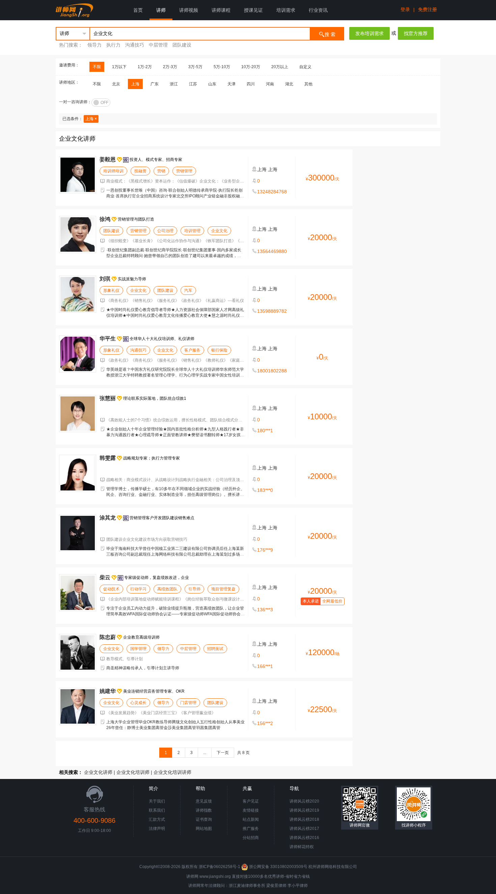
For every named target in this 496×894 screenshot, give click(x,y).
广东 (154, 84)
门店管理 (188, 702)
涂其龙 (108, 518)
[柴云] (77, 592)
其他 (308, 84)
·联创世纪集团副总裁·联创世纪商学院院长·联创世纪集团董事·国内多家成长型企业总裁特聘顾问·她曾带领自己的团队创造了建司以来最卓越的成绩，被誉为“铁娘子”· (173, 256)
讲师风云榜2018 (304, 819)
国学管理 (138, 648)
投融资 (140, 171)
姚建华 (108, 691)
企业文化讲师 (98, 772)
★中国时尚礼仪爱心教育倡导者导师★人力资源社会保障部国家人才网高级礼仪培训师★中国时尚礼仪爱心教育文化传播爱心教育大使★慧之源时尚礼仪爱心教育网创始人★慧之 (175, 315)
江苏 (193, 84)
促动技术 (111, 589)
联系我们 (157, 810)
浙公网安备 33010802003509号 (278, 866)
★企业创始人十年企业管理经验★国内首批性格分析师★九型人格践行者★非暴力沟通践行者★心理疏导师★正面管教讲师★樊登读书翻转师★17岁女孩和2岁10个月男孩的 (175, 435)
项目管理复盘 (223, 589)
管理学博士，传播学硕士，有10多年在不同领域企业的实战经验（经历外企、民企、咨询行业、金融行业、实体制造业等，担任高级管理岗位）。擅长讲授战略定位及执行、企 (175, 494)
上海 (135, 84)
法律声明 (157, 828)
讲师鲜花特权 (302, 846)
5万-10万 (222, 66)
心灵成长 (138, 702)
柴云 (105, 577)
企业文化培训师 (132, 772)
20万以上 (279, 66)
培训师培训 (113, 171)
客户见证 (251, 801)
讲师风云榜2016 (304, 837)
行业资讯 (318, 10)
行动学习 (138, 589)
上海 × (91, 118)
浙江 (174, 84)
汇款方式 (157, 819)
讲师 (161, 10)
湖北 (289, 84)
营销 (161, 171)
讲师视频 (188, 10)
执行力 (113, 45)
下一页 (223, 752)
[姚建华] (77, 706)
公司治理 (165, 230)
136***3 (265, 609)
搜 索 (330, 34)
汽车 (188, 290)
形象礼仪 (111, 290)
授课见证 (253, 10)
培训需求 (285, 10)
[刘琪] (77, 294)
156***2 (265, 723)
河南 (270, 84)
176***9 (265, 550)
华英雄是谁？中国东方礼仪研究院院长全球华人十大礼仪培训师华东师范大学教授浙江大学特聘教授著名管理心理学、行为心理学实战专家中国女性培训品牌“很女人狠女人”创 (175, 375)
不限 (97, 66)
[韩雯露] (77, 473)
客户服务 (192, 350)
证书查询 (204, 819)
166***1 (265, 666)
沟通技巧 (134, 45)
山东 (212, 84)
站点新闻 (251, 819)
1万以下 (119, 66)
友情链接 (251, 810)
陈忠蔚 (108, 637)
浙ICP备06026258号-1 (219, 866)
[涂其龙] (77, 533)
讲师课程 (221, 10)
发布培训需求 (369, 33)
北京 (116, 84)
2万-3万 (170, 66)
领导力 (94, 45)
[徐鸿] (77, 234)
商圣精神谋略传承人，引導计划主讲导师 (142, 668)
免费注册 (427, 9)
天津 (231, 84)
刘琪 (105, 279)
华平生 (108, 338)
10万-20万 (250, 66)
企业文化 (219, 230)
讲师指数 (204, 810)
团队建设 (181, 45)
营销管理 (184, 171)
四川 (251, 84)
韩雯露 (108, 458)
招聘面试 (215, 648)
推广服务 (251, 828)
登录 (405, 9)
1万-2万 (145, 66)
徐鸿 (105, 219)
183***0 (265, 490)
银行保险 (219, 350)
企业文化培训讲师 (172, 772)
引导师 (194, 589)
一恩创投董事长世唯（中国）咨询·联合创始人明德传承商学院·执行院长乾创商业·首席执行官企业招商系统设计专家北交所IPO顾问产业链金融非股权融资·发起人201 (175, 196)
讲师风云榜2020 (304, 801)
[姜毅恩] (77, 174)
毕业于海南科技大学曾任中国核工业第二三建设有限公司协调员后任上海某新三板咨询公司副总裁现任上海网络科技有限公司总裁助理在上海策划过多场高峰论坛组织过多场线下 (175, 554)
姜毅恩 (108, 159)
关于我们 (157, 801)
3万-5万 (195, 66)
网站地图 (204, 828)
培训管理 (192, 230)
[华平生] (77, 353)
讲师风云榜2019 (304, 810)
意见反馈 (204, 801)
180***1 (265, 430)
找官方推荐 (416, 33)
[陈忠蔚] (77, 652)
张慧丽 (108, 398)
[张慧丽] (77, 413)
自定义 (305, 66)
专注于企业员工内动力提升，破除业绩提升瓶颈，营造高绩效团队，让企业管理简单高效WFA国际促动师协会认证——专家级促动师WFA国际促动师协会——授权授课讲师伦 (175, 614)
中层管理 (158, 45)
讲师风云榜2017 (304, 828)
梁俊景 (272, 885)
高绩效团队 (167, 589)
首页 (138, 10)
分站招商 (251, 837)
